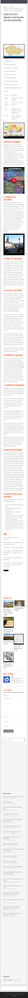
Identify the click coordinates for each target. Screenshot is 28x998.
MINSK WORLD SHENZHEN (10, 844)
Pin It (5, 574)
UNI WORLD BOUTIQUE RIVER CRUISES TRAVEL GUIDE (13, 850)
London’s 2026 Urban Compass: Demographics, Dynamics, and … (12, 907)
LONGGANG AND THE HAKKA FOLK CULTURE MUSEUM (12, 873)
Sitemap (14, 996)
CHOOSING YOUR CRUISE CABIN (11, 826)
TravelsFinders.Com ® (9, 994)
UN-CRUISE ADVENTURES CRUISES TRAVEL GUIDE (12, 820)
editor (12, 677)
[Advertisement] (14, 33)
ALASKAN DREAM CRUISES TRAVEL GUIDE (12, 808)
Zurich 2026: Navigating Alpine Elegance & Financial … (11, 914)
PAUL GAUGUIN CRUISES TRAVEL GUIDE (13, 796)
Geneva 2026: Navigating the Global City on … (14, 900)
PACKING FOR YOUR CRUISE (10, 814)
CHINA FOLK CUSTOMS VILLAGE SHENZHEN (11, 837)
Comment (6, 695)
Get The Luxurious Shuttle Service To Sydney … (13, 879)
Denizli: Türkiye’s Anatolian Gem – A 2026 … (13, 886)
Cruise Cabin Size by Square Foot (12, 831)
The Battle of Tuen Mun (9, 861)
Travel (11, 7)
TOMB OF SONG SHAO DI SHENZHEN (12, 866)
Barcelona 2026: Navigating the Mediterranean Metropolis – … (11, 893)
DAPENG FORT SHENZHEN (10, 856)
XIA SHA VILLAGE (7, 802)
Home (6, 7)
